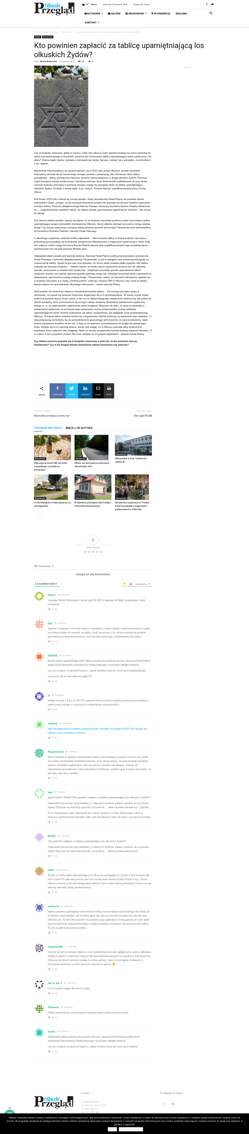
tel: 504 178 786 (90, 1112)
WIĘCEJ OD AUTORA (79, 428)
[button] (211, 13)
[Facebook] (206, 4)
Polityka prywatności (131, 1129)
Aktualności (65, 32)
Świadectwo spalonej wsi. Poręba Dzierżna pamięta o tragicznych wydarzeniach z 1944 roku (132, 506)
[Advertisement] (93, 362)
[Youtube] (212, 4)
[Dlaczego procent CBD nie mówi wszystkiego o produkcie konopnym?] (52, 447)
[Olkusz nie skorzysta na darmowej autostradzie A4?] (93, 447)
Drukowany (136, 13)
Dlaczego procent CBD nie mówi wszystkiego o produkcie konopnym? (50, 466)
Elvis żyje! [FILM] (143, 415)
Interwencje (161, 13)
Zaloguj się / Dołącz (141, 4)
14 (92, 61)
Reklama (181, 13)
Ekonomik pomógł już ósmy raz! (52, 415)
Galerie (115, 13)
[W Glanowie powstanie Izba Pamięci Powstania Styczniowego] (93, 487)
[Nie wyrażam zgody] (244, 1123)
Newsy (54, 32)
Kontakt (90, 22)
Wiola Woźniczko (48, 61)
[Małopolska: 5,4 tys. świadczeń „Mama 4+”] (133, 445)
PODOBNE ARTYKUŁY (48, 428)
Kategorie (93, 13)
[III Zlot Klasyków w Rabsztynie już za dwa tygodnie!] (52, 487)
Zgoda (112, 1129)
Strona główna (41, 32)
